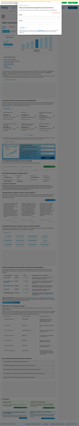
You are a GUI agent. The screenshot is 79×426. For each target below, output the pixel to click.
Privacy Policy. (41, 30)
